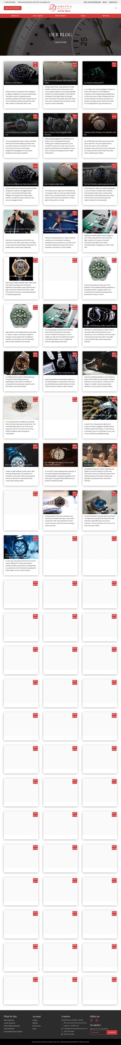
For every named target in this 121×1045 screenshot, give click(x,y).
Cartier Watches (9, 1023)
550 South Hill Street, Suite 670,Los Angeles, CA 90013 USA (75, 1024)
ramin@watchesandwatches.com (75, 1029)
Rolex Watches (9, 1020)
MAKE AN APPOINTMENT (12, 8)
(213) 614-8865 (69, 1034)
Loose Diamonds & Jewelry (13, 1031)
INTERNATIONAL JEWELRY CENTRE (72, 1020)
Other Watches (9, 1029)
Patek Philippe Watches (12, 1026)
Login (34, 1029)
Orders (35, 1020)
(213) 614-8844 (69, 1031)
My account (37, 1026)
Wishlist (35, 1023)
